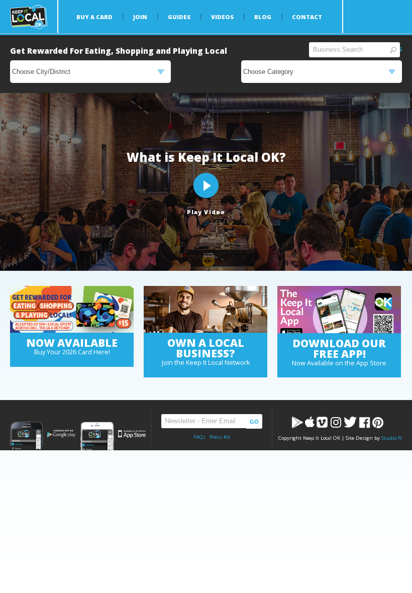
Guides (179, 17)
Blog (262, 17)
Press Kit (220, 437)
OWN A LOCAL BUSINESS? (205, 348)
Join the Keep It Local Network (206, 362)
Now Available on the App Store (339, 363)
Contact (307, 17)
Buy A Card (94, 17)
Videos (222, 17)
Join (140, 17)
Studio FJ (391, 438)
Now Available (72, 343)
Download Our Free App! (339, 348)
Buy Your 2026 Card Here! (72, 352)
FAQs (199, 437)
